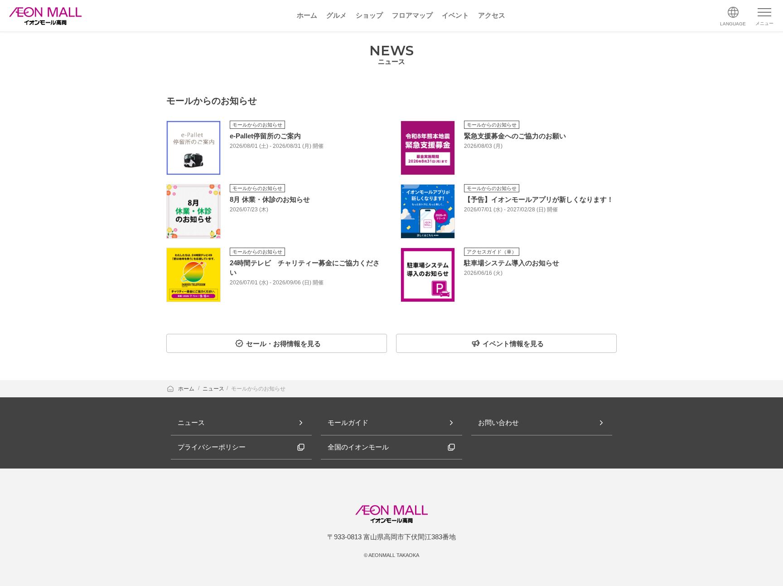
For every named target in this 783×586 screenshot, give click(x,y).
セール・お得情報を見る (283, 343)
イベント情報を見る (513, 343)
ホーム (187, 389)
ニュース (213, 389)
